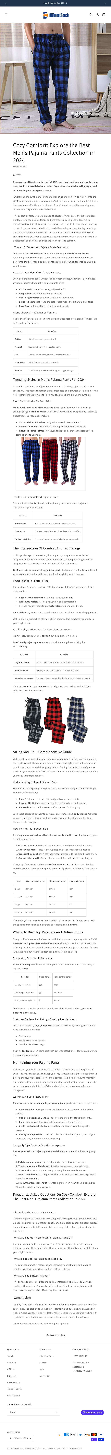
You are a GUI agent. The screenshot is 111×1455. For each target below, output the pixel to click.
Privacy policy (61, 1448)
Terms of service (75, 1448)
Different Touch (47, 1356)
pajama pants (80, 386)
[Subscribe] (56, 1412)
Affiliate (10, 1369)
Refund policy (48, 1448)
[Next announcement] (105, 3)
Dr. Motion (44, 1376)
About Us (11, 1362)
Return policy (13, 1395)
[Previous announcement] (5, 3)
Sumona (44, 1362)
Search (10, 1356)
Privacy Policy (13, 1382)
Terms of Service (14, 1389)
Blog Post (11, 1376)
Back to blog (57, 1335)
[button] (6, 15)
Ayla (42, 1369)
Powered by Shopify (32, 1448)
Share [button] (18, 174)
